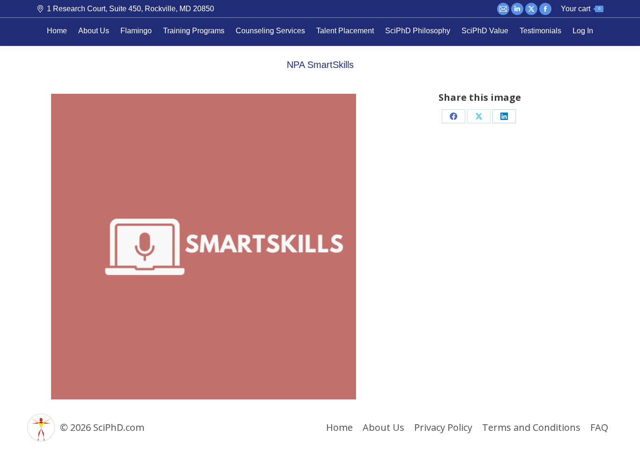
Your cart (580, 9)
